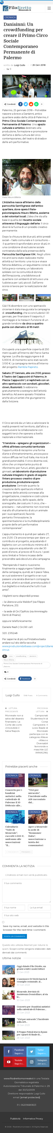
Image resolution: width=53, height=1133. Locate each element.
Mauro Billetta (9, 660)
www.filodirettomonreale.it (19, 1078)
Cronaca (10, 17)
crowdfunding (21, 656)
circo (11, 656)
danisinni (33, 656)
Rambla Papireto (28, 367)
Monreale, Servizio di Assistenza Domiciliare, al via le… (32, 994)
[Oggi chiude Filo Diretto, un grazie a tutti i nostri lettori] (8, 969)
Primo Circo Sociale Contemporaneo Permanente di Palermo (23, 665)
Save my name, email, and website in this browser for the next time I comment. (26, 928)
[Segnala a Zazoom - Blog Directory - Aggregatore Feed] (2, 2)
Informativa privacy (33, 1118)
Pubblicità (15, 1118)
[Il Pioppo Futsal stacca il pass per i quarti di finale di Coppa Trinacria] (8, 1035)
